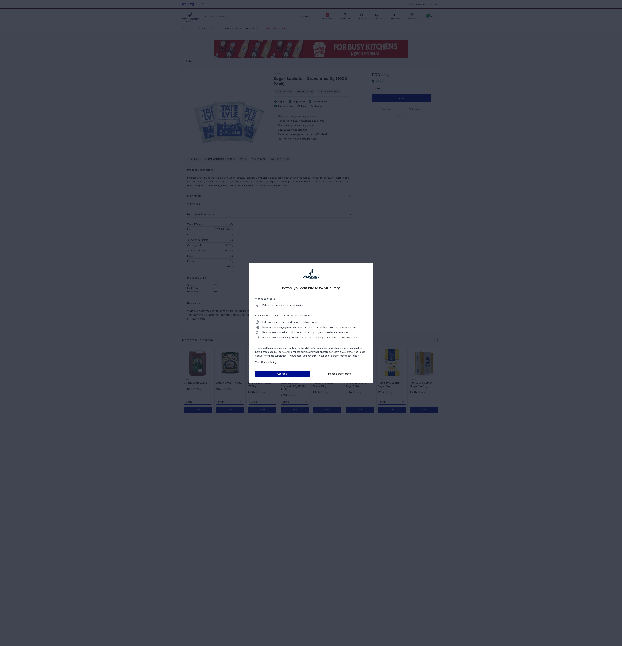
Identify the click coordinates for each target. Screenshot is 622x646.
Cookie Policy (268, 362)
